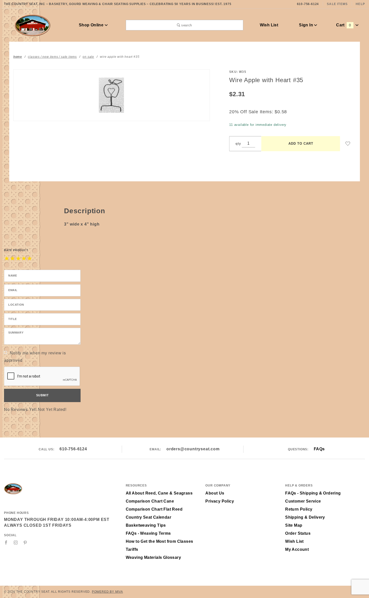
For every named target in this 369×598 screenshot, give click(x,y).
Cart (343, 25)
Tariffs (132, 549)
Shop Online (92, 25)
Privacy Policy (219, 501)
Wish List (269, 25)
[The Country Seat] (32, 25)
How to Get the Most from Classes (159, 541)
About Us (214, 493)
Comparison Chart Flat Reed (154, 509)
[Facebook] (6, 542)
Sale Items (337, 4)
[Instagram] (16, 542)
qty (238, 143)
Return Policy (298, 509)
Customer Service (303, 501)
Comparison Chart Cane (150, 501)
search (186, 25)
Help (360, 4)
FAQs (319, 449)
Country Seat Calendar (148, 517)
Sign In (306, 25)
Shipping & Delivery (305, 517)
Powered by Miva (107, 591)
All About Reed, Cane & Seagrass (159, 493)
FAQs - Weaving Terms (148, 533)
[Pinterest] (25, 542)
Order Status (298, 533)
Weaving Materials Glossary (153, 557)
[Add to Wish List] (348, 143)
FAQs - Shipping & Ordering (313, 493)
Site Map (293, 525)
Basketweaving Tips (146, 525)
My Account (297, 549)
